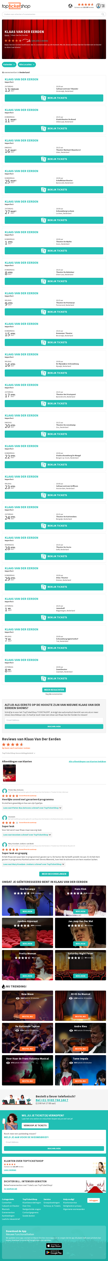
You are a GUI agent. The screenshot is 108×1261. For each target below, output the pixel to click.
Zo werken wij (10, 1189)
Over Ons (27, 1205)
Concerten (6, 1202)
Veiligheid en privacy (72, 1205)
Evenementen (8, 1212)
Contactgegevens (30, 1212)
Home (7, 35)
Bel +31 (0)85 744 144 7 (52, 1100)
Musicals (6, 1209)
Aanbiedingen (8, 1215)
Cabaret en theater (10, 1205)
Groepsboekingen (52, 1202)
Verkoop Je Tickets (52, 1205)
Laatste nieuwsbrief (11, 1219)
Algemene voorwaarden (74, 1209)
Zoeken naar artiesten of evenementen (19, 14)
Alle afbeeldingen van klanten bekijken (87, 761)
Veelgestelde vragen (32, 1209)
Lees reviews (10, 1170)
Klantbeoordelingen (32, 1202)
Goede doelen (29, 1215)
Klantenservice (70, 1202)
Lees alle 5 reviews (39, 40)
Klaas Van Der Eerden (19, 35)
